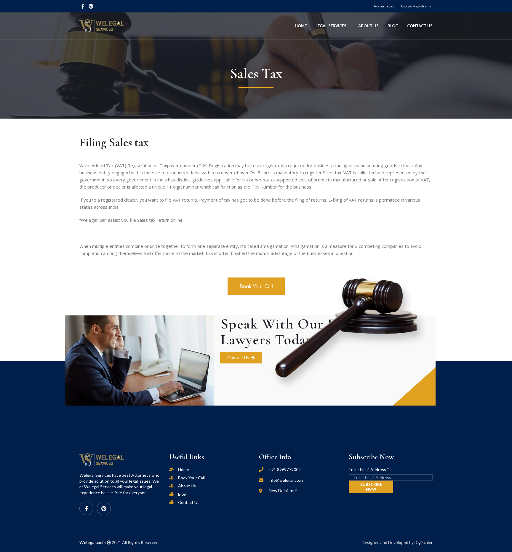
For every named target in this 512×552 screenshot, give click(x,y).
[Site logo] (101, 25)
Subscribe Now (371, 487)
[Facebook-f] (86, 509)
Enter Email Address (369, 469)
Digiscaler (424, 542)
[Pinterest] (104, 509)
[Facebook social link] (83, 6)
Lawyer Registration (417, 6)
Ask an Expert (384, 6)
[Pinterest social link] (91, 6)
